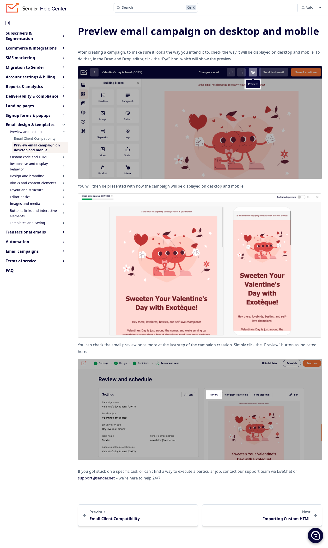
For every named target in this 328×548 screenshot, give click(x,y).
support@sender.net (96, 478)
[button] (315, 535)
